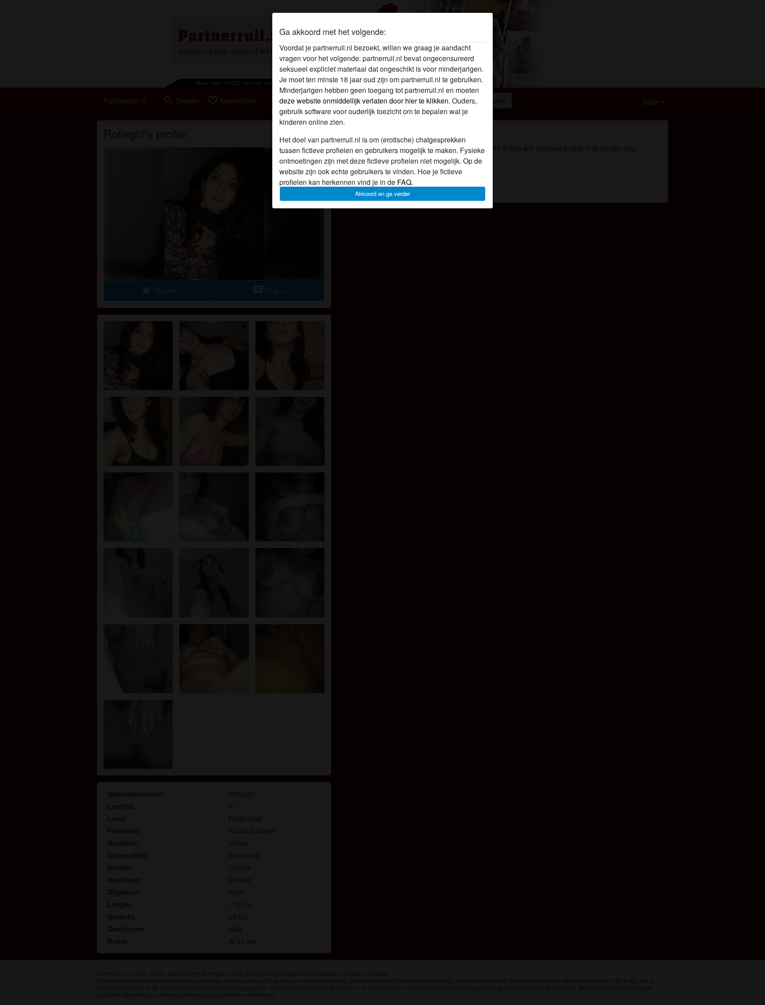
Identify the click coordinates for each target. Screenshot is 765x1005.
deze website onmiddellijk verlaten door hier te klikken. (364, 101)
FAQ (404, 182)
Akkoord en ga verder (382, 193)
